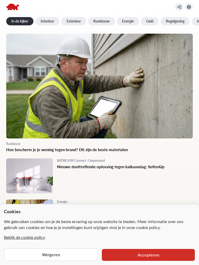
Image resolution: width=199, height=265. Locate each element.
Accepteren (148, 255)
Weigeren (51, 254)
